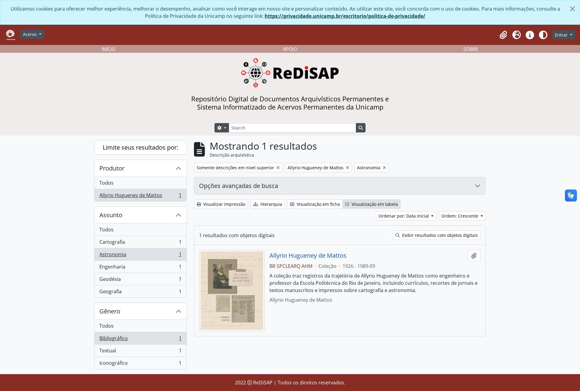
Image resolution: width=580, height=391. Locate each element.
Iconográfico (140, 364)
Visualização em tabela (374, 204)
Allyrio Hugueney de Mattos (140, 196)
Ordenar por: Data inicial (404, 216)
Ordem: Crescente (460, 216)
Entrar (562, 35)
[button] (503, 35)
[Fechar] (572, 8)
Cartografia (140, 243)
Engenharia (140, 268)
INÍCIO (108, 49)
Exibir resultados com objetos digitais (439, 235)
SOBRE (470, 49)
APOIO (290, 49)
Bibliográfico (140, 340)
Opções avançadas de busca (238, 186)
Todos (106, 183)
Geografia (140, 292)
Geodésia (140, 280)
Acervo (30, 34)
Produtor (111, 168)
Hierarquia (270, 204)
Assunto (110, 215)
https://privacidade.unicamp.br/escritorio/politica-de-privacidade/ (345, 16)
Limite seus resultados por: (140, 147)
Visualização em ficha (317, 204)
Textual (140, 352)
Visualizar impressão (223, 204)
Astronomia (140, 256)
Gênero (109, 311)
